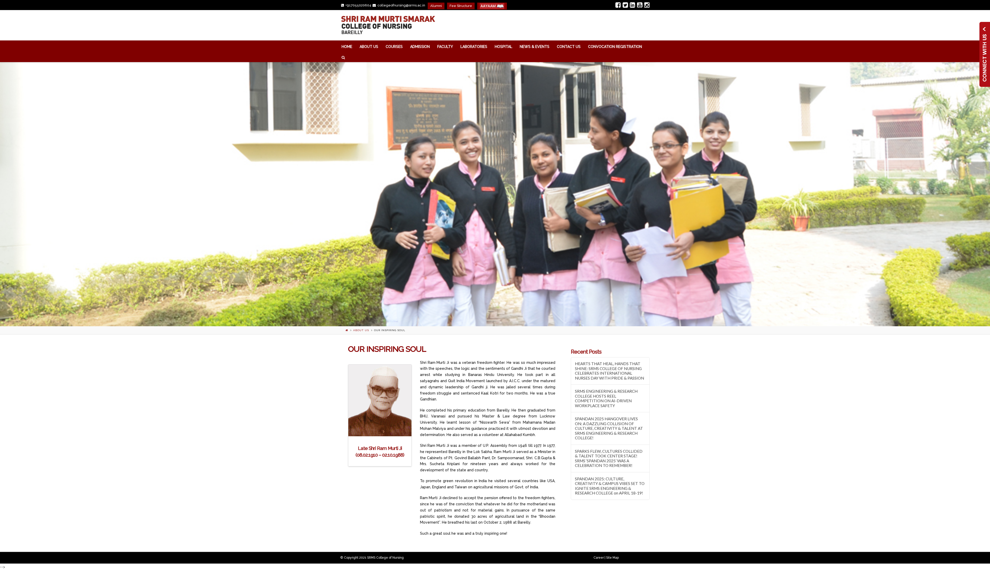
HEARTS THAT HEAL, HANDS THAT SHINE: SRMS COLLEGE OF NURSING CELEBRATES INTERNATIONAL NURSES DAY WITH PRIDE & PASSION (609, 370)
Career (598, 557)
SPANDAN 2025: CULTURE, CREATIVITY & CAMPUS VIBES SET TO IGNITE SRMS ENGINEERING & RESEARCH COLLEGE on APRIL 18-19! (610, 486)
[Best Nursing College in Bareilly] (387, 25)
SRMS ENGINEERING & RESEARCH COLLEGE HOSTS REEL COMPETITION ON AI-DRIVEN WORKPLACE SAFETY (606, 398)
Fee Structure (461, 6)
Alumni (436, 6)
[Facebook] (618, 5)
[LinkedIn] (632, 5)
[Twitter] (625, 5)
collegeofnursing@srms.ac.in (401, 5)
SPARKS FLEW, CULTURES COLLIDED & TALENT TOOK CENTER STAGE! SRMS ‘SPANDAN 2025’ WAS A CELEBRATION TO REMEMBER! (608, 458)
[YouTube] (639, 5)
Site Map (612, 557)
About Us (361, 330)
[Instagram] (647, 5)
